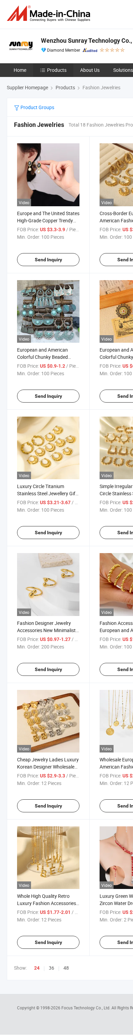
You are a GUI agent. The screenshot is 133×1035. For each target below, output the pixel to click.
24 (37, 968)
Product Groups (36, 107)
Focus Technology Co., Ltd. (86, 1007)
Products (56, 70)
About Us (90, 70)
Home (20, 70)
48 (66, 968)
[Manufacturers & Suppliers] (50, 13)
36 (51, 968)
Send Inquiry (48, 259)
